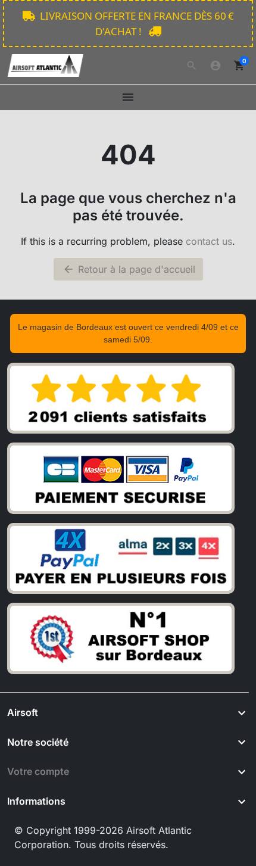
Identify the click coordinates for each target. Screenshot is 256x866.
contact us (209, 241)
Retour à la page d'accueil (129, 269)
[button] (191, 65)
